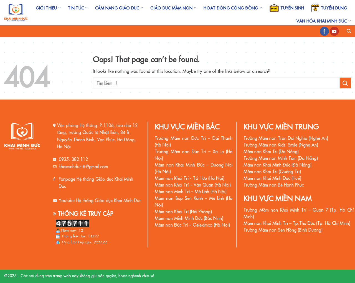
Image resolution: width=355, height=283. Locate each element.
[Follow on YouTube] (334, 31)
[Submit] (345, 83)
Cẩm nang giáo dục (117, 8)
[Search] (349, 31)
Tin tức (76, 8)
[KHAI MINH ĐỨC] (15, 12)
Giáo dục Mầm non (171, 8)
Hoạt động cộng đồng (231, 8)
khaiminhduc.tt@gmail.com (83, 166)
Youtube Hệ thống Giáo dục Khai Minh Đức (100, 200)
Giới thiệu (46, 8)
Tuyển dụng (334, 8)
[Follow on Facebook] (324, 31)
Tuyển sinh (292, 8)
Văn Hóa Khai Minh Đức (321, 21)
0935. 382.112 (73, 159)
